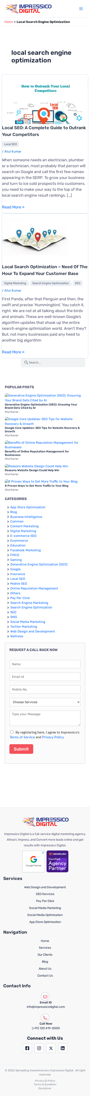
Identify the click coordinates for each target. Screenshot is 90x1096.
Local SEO (10, 144)
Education (18, 545)
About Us (45, 969)
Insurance (17, 574)
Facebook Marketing (25, 550)
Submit (21, 749)
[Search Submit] (26, 362)
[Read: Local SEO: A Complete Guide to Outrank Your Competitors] (45, 104)
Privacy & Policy (45, 1080)
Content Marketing (24, 526)
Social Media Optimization (45, 915)
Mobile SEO (18, 584)
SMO (13, 617)
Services (45, 948)
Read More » (13, 207)
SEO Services (45, 894)
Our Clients (45, 955)
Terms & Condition (45, 1084)
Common (17, 521)
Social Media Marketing (27, 622)
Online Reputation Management (34, 588)
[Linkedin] (62, 1048)
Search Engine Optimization (50, 283)
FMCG (14, 555)
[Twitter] (50, 1048)
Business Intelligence (26, 517)
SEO (77, 283)
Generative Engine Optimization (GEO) (39, 564)
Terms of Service (22, 737)
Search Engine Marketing (29, 603)
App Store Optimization (27, 507)
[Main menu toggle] (81, 8)
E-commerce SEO (23, 536)
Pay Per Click (20, 598)
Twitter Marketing (23, 627)
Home (8, 22)
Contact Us (45, 975)
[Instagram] (39, 1048)
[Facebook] (27, 1048)
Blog (13, 512)
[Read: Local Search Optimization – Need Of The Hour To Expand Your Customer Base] (35, 237)
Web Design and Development (32, 631)
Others (15, 593)
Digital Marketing (15, 283)
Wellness (16, 636)
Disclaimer (45, 1088)
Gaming (16, 560)
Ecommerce (19, 541)
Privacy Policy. (53, 737)
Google (15, 569)
